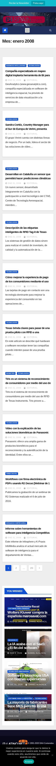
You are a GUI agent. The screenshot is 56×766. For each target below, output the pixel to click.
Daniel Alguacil (37, 622)
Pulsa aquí (38, 3)
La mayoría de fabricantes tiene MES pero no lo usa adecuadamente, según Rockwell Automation (27, 707)
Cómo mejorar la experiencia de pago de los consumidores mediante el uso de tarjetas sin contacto (27, 281)
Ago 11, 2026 (16, 622)
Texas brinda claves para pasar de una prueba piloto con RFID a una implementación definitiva (27, 332)
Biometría (10, 373)
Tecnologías (34, 65)
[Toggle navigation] (27, 30)
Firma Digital (11, 473)
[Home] (5, 30)
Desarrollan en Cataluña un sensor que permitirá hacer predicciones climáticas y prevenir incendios (28, 178)
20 (31, 568)
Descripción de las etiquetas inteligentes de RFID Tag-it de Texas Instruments (25, 232)
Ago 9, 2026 (16, 653)
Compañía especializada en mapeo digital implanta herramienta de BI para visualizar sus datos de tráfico (27, 75)
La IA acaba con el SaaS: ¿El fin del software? (26, 646)
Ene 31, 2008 (14, 80)
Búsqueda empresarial (16, 523)
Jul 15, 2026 (16, 712)
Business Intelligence (16, 65)
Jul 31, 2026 (16, 685)
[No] (52, 755)
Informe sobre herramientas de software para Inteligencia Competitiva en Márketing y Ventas (27, 532)
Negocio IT (12, 640)
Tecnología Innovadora (18, 671)
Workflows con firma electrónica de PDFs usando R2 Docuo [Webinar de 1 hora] (27, 483)
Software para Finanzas (18, 608)
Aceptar (29, 761)
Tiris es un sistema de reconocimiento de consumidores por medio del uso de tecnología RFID (28, 383)
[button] (50, 30)
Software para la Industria (20, 698)
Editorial (32, 80)
